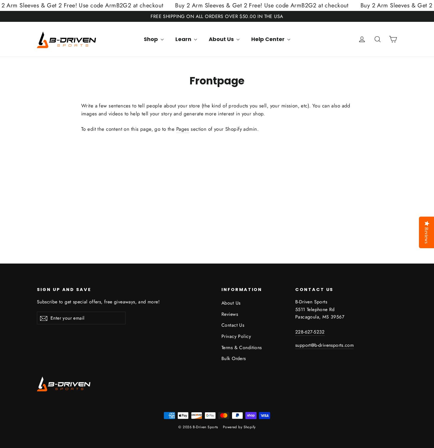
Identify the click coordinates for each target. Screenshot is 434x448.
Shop (151, 39)
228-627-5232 (310, 331)
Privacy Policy (236, 336)
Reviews (229, 314)
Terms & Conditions (241, 347)
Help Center (268, 39)
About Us (222, 39)
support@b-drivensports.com (324, 345)
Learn (183, 39)
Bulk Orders (233, 358)
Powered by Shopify (239, 427)
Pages (182, 129)
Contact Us (232, 325)
